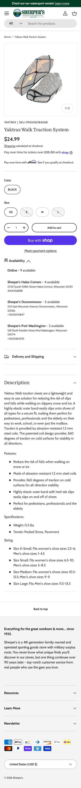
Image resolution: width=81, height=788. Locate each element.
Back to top (40, 609)
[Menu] (6, 13)
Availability (17, 261)
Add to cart (54, 228)
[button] (74, 13)
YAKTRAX (10, 122)
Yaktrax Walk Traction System (30, 36)
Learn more (62, 3)
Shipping (9, 146)
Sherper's (18, 777)
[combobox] (40, 23)
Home (7, 36)
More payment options (41, 251)
